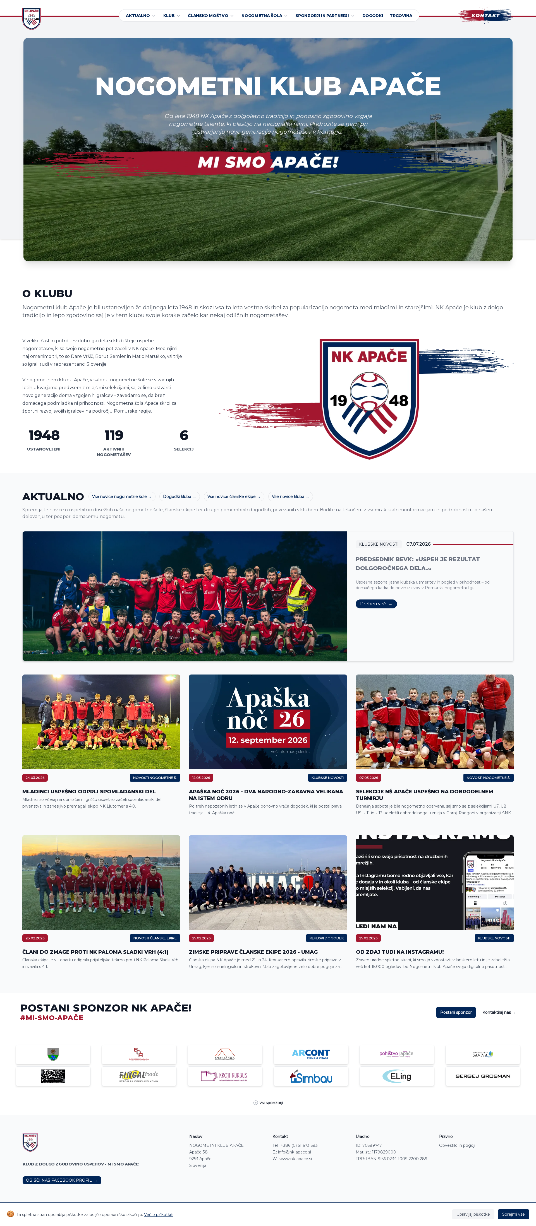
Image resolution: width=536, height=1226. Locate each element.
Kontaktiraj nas (499, 1012)
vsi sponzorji (271, 1102)
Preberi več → (376, 603)
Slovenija (197, 1165)
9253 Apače (200, 1158)
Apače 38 (198, 1152)
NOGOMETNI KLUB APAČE (216, 1145)
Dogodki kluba (179, 496)
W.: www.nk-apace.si (292, 1158)
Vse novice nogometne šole (122, 496)
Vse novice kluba (290, 496)
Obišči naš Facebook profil (62, 1180)
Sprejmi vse (513, 1214)
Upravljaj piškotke (473, 1214)
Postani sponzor (456, 1012)
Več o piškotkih (158, 1214)
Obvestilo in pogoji (457, 1145)
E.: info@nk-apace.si (291, 1152)
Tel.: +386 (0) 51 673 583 (295, 1145)
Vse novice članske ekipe (234, 496)
